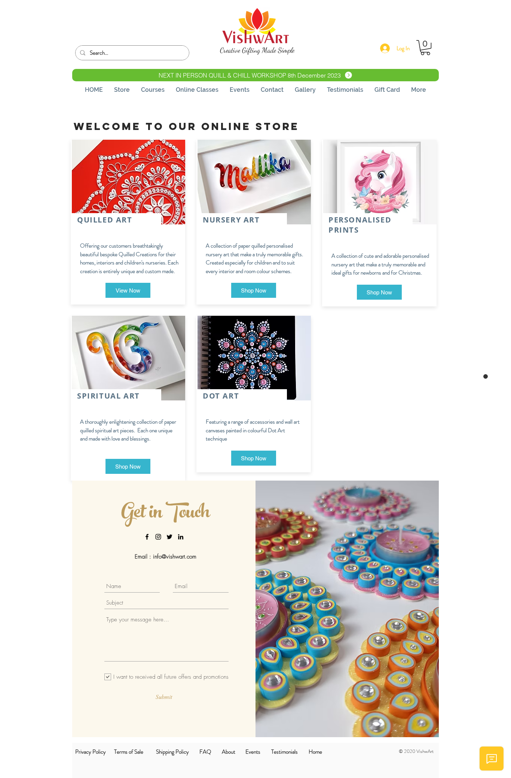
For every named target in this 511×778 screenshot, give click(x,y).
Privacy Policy (90, 752)
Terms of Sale (128, 752)
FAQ (205, 752)
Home (315, 752)
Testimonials (284, 752)
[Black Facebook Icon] (147, 537)
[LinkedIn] (180, 537)
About (228, 752)
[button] (425, 47)
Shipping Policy (172, 752)
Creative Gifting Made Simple (257, 50)
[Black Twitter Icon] (169, 537)
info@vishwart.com (174, 556)
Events (252, 752)
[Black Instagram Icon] (158, 537)
